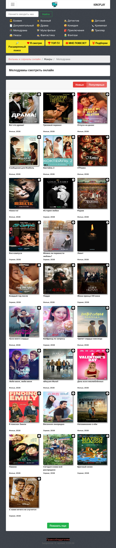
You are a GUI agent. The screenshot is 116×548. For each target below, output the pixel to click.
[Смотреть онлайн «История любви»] (58, 193)
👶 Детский (98, 20)
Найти (46, 14)
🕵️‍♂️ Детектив (71, 20)
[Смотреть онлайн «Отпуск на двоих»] (92, 107)
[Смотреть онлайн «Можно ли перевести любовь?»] (58, 236)
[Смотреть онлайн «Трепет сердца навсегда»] (92, 321)
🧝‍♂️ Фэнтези (71, 35)
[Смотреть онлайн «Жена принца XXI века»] (92, 278)
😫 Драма (42, 25)
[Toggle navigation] (12, 4)
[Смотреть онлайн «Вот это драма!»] (24, 107)
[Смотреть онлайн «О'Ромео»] (92, 150)
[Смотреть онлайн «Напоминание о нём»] (92, 406)
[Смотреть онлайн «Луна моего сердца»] (24, 321)
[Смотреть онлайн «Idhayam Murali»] (58, 364)
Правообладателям (58, 539)
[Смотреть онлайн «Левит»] (92, 236)
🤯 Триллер (98, 30)
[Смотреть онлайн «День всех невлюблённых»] (92, 364)
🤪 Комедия (71, 25)
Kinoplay (99, 4)
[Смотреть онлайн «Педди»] (58, 278)
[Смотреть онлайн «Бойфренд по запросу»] (58, 321)
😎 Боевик (16, 20)
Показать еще (58, 526)
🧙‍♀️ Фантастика (46, 35)
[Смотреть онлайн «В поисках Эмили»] (24, 406)
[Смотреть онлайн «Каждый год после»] (24, 278)
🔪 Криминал (99, 25)
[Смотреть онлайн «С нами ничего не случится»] (24, 492)
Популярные (96, 85)
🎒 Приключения (73, 30)
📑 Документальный (19, 25)
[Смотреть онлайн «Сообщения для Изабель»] (24, 150)
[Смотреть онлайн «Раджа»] (92, 193)
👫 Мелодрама (18, 30)
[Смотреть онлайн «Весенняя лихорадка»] (58, 406)
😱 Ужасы (15, 35)
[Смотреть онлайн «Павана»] (24, 449)
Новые (80, 85)
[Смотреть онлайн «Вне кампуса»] (24, 236)
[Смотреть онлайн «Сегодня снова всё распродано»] (58, 449)
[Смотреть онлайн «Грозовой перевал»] (58, 107)
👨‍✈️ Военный (44, 20)
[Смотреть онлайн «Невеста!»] (24, 193)
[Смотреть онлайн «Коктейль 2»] (58, 150)
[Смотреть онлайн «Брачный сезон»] (92, 449)
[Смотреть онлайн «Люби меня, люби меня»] (24, 364)
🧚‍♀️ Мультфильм (46, 30)
